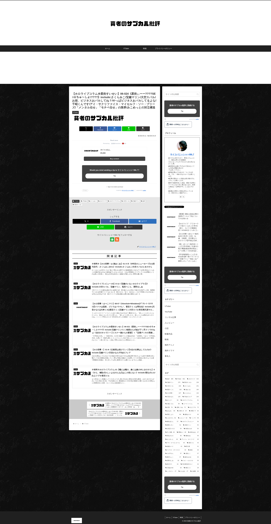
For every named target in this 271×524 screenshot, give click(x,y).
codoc (144, 190)
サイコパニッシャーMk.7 (128, 190)
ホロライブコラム (115, 201)
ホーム (168, 517)
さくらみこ (93, 201)
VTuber (77, 201)
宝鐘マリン (136, 201)
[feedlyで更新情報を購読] (112, 239)
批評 (144, 201)
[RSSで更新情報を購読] (117, 239)
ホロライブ (103, 201)
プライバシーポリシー (192, 517)
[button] (143, 128)
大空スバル (126, 201)
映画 (181, 517)
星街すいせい (78, 204)
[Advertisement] (135, 69)
